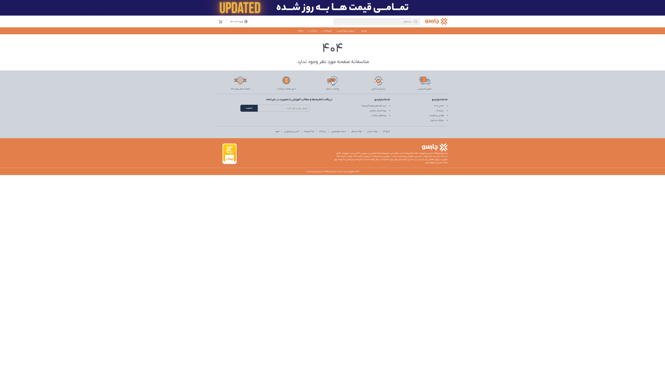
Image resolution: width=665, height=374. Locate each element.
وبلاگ (300, 30)
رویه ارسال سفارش (377, 110)
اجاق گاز (386, 131)
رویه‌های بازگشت (378, 115)
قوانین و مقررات (436, 115)
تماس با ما (439, 105)
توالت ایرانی (372, 131)
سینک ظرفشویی (338, 131)
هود (277, 131)
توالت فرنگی (356, 131)
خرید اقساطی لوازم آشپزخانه (373, 105)
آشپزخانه (328, 30)
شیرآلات (313, 30)
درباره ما (440, 110)
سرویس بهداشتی (347, 30)
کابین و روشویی (291, 131)
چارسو (364, 30)
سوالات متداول (437, 120)
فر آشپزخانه (309, 131)
